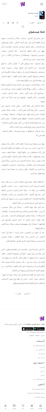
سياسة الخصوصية (39, 389)
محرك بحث (41, 357)
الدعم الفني (41, 349)
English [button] (31, 335)
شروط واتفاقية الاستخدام (37, 393)
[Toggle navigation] (42, 4)
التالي (32, 22)
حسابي (42, 371)
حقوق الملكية (40, 397)
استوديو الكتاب (40, 379)
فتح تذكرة (42, 353)
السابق (39, 22)
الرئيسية (42, 367)
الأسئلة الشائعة (40, 345)
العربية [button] (42, 335)
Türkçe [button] (37, 335)
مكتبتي (42, 375)
